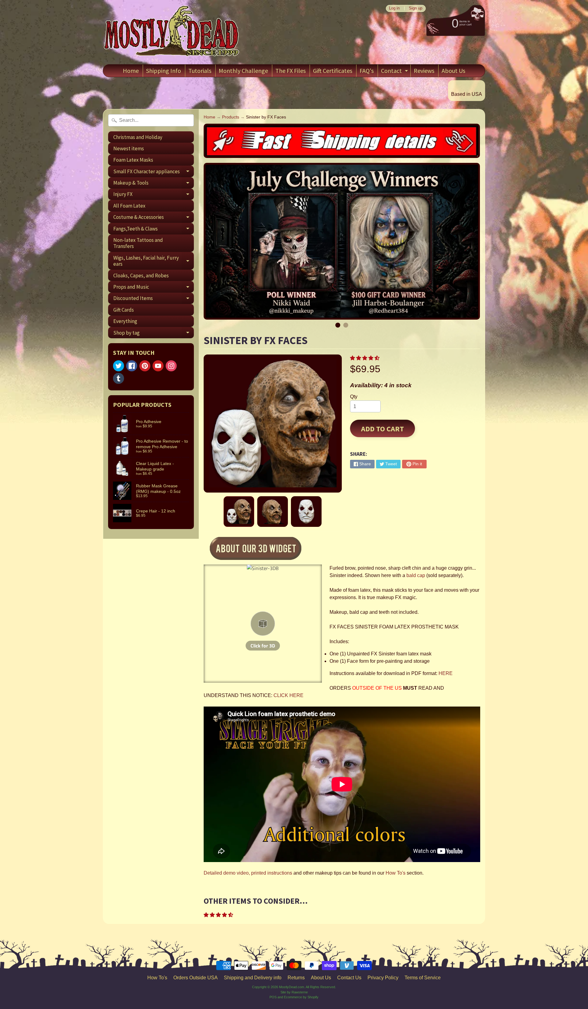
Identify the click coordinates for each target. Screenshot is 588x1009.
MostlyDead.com (291, 987)
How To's (395, 873)
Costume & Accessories (153, 218)
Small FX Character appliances (153, 172)
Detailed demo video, (227, 873)
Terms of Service (423, 977)
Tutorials (199, 70)
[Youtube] (158, 365)
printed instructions (271, 873)
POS (273, 997)
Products (230, 117)
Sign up (415, 8)
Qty (353, 396)
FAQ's (367, 70)
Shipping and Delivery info (252, 977)
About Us (453, 70)
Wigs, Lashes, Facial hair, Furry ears (153, 261)
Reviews (424, 70)
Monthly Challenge (243, 70)
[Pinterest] (144, 365)
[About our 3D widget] (266, 549)
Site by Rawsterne (294, 992)
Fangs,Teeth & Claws (153, 229)
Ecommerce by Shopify (301, 997)
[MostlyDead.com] (172, 32)
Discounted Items (153, 299)
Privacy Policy (383, 977)
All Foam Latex (129, 205)
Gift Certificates (332, 70)
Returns (296, 977)
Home (131, 70)
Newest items (128, 148)
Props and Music (153, 287)
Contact (395, 72)
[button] (365, 358)
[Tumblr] (118, 378)
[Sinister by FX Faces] (239, 511)
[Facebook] (131, 365)
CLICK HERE (288, 695)
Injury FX (153, 195)
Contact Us (349, 977)
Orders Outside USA (195, 977)
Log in (394, 8)
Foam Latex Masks (133, 159)
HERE (446, 673)
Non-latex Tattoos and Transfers (138, 243)
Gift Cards (123, 309)
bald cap (415, 575)
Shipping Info (163, 70)
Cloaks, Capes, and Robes (141, 275)
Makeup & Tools (153, 184)
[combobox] (151, 120)
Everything (125, 321)
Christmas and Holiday (137, 137)
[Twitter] (118, 365)
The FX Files (290, 70)
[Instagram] (171, 365)
